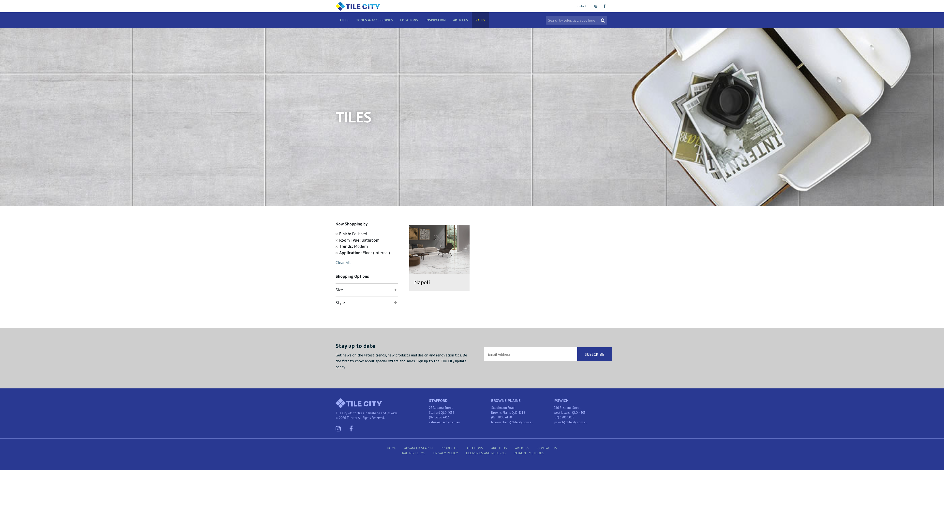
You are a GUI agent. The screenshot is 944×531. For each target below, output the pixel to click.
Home (391, 448)
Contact (580, 6)
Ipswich (561, 400)
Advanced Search (418, 448)
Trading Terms (412, 453)
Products (449, 448)
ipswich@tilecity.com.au (570, 422)
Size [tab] (339, 290)
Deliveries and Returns (486, 453)
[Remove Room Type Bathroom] (336, 240)
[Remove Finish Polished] (336, 234)
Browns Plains (506, 400)
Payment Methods (529, 453)
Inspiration (436, 20)
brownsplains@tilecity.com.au (512, 422)
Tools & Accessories (374, 20)
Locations (409, 20)
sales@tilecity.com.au (444, 422)
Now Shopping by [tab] (352, 224)
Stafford (438, 400)
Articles (460, 20)
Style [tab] (340, 302)
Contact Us (547, 448)
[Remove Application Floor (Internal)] (336, 253)
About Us (499, 448)
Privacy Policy (445, 453)
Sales (480, 20)
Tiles (344, 20)
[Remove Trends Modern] (336, 246)
